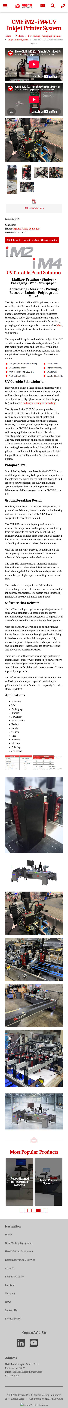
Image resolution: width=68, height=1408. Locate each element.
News (8, 1301)
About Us (10, 1268)
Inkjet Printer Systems (18, 39)
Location (10, 1285)
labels (59, 325)
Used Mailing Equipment (19, 1251)
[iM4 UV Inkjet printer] (56, 172)
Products (19, 36)
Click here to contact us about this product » (32, 240)
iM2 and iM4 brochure (34, 208)
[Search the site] (53, 6)
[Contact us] (42, 6)
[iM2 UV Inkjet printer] (41, 172)
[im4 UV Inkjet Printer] (12, 187)
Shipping (10, 1293)
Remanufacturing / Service (20, 1259)
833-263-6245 (12, 1375)
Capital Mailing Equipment (26, 228)
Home (8, 36)
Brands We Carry (14, 1276)
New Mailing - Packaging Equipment (44, 36)
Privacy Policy (13, 1318)
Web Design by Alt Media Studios (46, 1398)
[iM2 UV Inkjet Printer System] (12, 172)
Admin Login (17, 1398)
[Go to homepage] (23, 7)
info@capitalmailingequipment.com (23, 1371)
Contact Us (11, 1310)
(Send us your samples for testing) (38, 403)
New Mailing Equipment (18, 1242)
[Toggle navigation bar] (5, 6)
